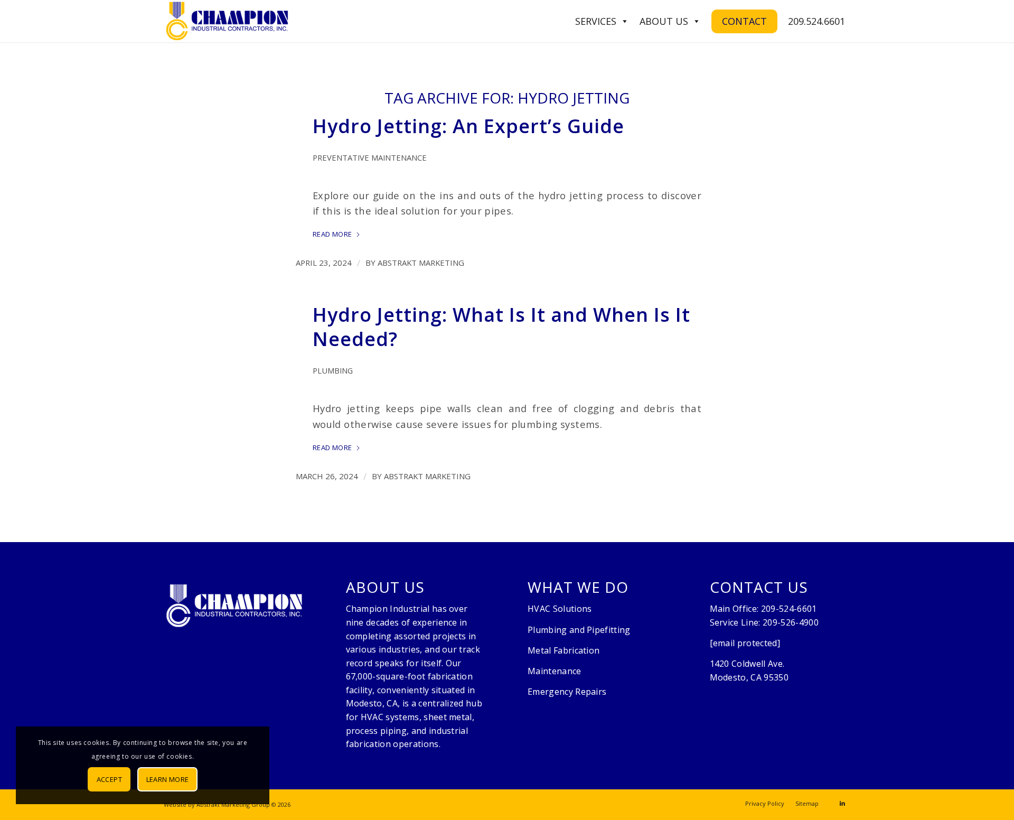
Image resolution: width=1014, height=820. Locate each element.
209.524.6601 (816, 21)
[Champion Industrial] (227, 21)
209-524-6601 (789, 608)
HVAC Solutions (560, 608)
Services (595, 21)
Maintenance (554, 671)
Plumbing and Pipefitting (579, 630)
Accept (109, 779)
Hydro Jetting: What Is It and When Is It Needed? (501, 327)
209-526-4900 (791, 622)
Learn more (167, 779)
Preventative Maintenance (370, 157)
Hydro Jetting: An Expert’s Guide (468, 126)
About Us (664, 21)
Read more (332, 234)
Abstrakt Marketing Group (233, 804)
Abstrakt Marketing (421, 262)
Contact (744, 21)
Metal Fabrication (563, 650)
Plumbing (333, 370)
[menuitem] (765, 803)
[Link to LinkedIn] (842, 803)
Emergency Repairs (567, 691)
